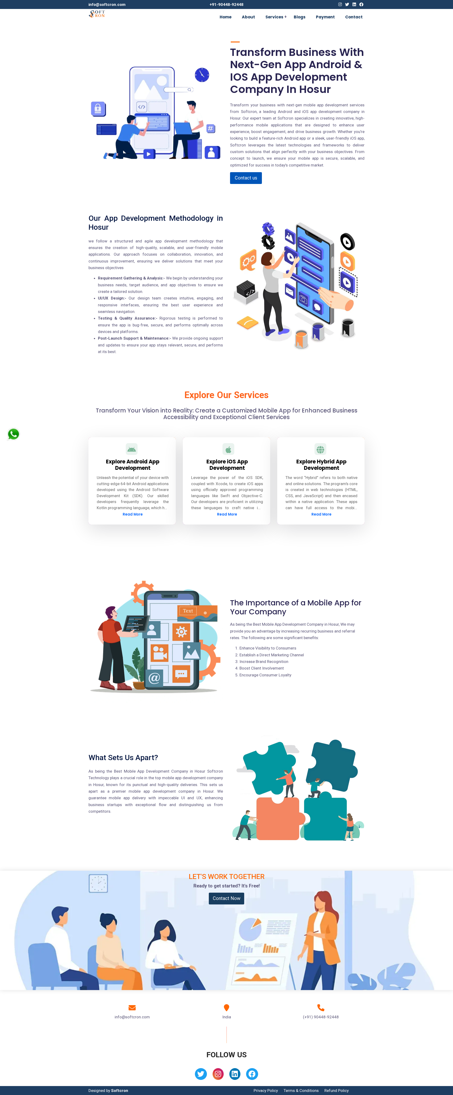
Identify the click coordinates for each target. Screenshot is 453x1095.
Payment (325, 17)
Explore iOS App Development (227, 464)
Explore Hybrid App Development (321, 464)
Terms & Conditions (301, 1090)
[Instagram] (340, 4)
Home (225, 17)
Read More (133, 514)
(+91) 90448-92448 (321, 1017)
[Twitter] (347, 4)
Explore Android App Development (132, 464)
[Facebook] (361, 4)
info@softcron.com (107, 4)
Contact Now (226, 898)
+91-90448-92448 (226, 4)
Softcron (119, 1090)
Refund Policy (336, 1090)
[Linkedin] (354, 4)
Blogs (300, 17)
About (248, 17)
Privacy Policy (266, 1090)
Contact (354, 17)
